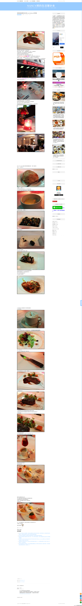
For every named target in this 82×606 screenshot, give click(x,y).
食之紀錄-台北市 (19, 14)
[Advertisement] (33, 22)
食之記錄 (53, 224)
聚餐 (53, 230)
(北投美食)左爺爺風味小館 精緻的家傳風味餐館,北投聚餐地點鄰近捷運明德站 (30, 535)
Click (81, 303)
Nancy (23, 14)
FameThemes (63, 603)
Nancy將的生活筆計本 (41, 5)
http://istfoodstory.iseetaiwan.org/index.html (25, 593)
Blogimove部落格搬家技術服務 (78, 605)
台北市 (30, 78)
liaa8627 (53, 227)
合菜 (53, 233)
